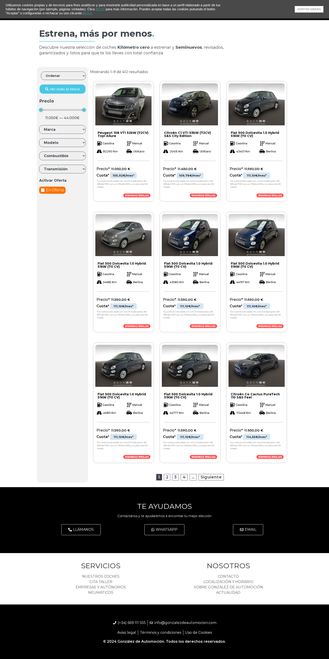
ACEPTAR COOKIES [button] (309, 9)
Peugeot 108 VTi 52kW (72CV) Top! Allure (123, 134)
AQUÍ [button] (87, 13)
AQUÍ (100, 9)
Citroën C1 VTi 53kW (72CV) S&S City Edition (187, 134)
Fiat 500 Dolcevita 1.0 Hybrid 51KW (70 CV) (255, 134)
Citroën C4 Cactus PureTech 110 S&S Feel (255, 395)
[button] (62, 89)
